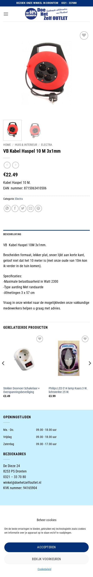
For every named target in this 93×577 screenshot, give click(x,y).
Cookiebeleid (44, 569)
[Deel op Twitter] (22, 208)
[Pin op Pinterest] (38, 208)
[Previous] (10, 73)
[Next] (83, 73)
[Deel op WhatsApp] (7, 208)
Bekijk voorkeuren (46, 559)
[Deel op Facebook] (15, 208)
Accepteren (46, 547)
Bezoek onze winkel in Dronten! (37, 3)
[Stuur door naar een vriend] (30, 208)
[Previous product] (15, 165)
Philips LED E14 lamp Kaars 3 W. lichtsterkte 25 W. (68, 390)
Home (7, 144)
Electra (46, 144)
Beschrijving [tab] (12, 234)
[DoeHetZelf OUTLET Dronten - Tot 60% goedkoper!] (46, 14)
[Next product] (7, 165)
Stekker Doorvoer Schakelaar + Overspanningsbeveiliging (21, 390)
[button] (5, 14)
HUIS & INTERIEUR (26, 144)
